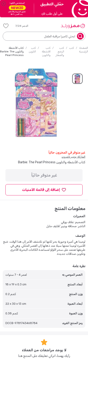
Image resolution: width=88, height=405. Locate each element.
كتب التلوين (32, 49)
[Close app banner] (3, 3)
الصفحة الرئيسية (83, 49)
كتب (71, 47)
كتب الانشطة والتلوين (46, 51)
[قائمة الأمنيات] (6, 26)
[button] (24, 26)
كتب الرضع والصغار (60, 51)
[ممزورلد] (72, 26)
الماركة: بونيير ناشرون (73, 156)
